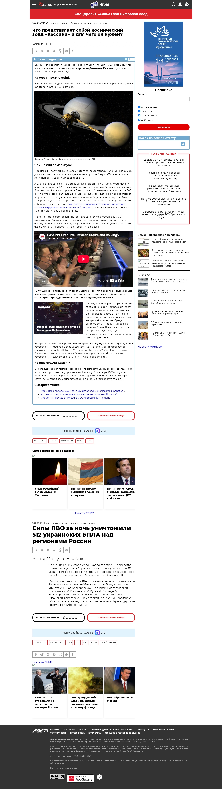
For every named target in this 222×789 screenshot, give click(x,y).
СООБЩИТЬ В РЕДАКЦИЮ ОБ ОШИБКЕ (122, 733)
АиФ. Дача (146, 111)
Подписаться (163, 127)
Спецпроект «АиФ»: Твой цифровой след (111, 14)
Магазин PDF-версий (163, 730)
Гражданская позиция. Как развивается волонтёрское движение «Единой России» (164, 188)
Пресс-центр (143, 730)
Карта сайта (94, 733)
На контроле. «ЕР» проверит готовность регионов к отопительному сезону (164, 175)
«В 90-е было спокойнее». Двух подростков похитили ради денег (169, 240)
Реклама (54, 730)
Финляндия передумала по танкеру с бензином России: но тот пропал (170, 280)
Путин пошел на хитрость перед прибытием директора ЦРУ (167, 312)
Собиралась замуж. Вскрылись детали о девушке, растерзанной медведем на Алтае (168, 263)
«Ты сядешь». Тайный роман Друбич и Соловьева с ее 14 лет (169, 334)
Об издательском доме (75, 730)
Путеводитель (77, 733)
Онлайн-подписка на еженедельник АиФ (112, 730)
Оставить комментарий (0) (111, 416)
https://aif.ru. (59, 763)
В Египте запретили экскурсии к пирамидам (167, 323)
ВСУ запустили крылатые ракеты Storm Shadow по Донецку (167, 302)
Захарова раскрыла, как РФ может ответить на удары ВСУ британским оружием (163, 214)
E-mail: (142, 94)
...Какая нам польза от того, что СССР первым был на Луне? (76, 397)
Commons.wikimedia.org (75, 159)
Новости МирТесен (150, 346)
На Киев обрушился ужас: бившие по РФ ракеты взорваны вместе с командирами (163, 201)
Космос (48, 44)
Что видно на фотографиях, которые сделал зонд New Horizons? (79, 394)
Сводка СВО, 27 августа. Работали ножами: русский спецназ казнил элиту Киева (164, 162)
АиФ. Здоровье (149, 116)
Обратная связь (58, 733)
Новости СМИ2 (84, 513)
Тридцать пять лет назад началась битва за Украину (168, 291)
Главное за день (149, 107)
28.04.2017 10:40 (40, 23)
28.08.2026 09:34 (40, 523)
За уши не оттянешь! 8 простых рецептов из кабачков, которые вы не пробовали (170, 252)
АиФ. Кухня (147, 120)
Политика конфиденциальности (64, 768)
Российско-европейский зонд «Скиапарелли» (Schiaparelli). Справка (82, 390)
